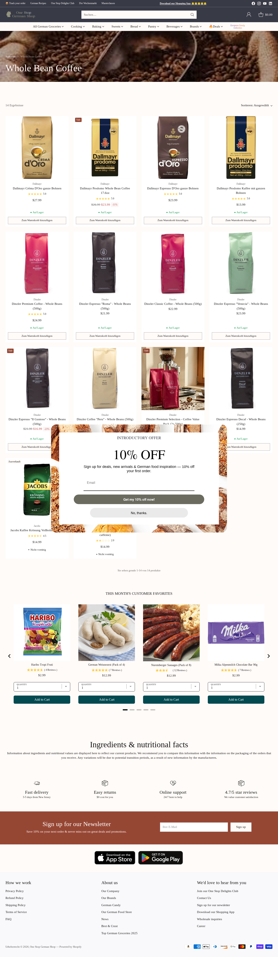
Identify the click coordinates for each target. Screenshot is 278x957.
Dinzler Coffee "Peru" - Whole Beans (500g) (105, 419)
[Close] (222, 429)
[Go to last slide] (9, 656)
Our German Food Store (116, 912)
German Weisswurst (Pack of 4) (106, 664)
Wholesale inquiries (209, 919)
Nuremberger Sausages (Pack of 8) (171, 665)
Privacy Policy (14, 891)
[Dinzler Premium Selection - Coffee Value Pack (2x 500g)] (173, 378)
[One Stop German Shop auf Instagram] (259, 4)
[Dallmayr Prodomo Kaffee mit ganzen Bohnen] (241, 147)
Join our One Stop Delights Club (217, 891)
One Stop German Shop (43, 946)
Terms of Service (16, 912)
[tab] (125, 709)
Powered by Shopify (70, 946)
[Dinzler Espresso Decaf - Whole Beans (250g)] (241, 378)
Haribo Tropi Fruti (42, 664)
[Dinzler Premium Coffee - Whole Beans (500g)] (37, 263)
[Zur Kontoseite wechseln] (249, 15)
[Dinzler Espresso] (105, 263)
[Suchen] (192, 14)
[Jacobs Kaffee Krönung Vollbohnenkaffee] (37, 489)
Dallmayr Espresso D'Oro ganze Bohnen (173, 188)
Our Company (110, 891)
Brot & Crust (109, 926)
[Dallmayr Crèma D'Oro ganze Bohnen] (37, 147)
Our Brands (108, 898)
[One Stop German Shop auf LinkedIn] (270, 4)
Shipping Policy (15, 905)
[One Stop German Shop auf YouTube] (265, 4)
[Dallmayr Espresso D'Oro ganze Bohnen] (173, 147)
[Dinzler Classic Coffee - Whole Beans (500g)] (173, 263)
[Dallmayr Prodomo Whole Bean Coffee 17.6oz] (105, 147)
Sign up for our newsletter (213, 905)
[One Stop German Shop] (20, 15)
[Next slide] (268, 656)
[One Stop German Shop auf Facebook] (253, 4)
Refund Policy (14, 898)
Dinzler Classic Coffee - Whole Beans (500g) (173, 303)
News (104, 919)
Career (201, 926)
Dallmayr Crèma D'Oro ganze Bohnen (37, 188)
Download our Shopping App (215, 912)
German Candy (111, 905)
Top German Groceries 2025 (119, 933)
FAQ (8, 919)
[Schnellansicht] (63, 121)
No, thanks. (139, 512)
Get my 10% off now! (139, 499)
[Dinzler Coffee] (105, 378)
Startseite (10, 56)
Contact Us (204, 898)
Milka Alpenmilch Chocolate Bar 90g (236, 664)
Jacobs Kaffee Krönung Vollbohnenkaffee (37, 530)
